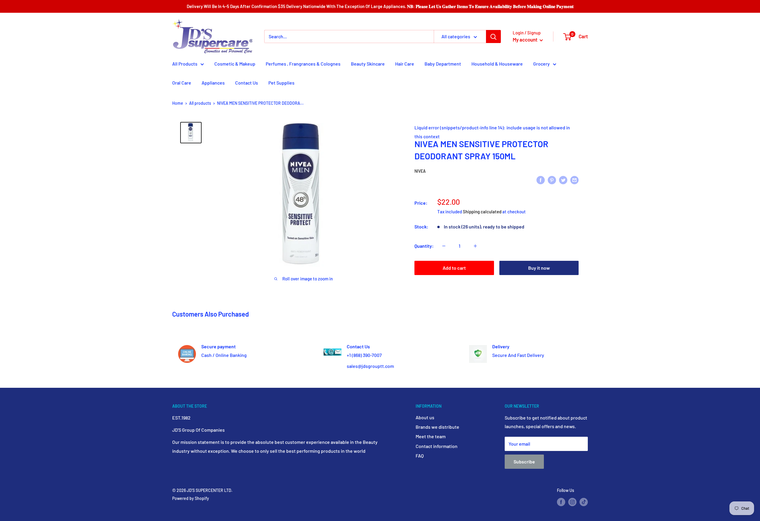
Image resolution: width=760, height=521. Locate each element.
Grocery (541, 63)
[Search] (493, 36)
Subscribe (524, 461)
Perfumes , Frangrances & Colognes (303, 63)
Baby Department (443, 63)
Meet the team (431, 436)
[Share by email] (574, 179)
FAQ (420, 455)
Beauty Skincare (368, 63)
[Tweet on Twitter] (563, 179)
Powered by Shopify (190, 498)
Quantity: (424, 246)
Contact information (436, 446)
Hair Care (404, 63)
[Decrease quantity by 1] (444, 246)
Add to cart (454, 268)
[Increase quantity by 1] (475, 246)
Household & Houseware (497, 63)
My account (525, 39)
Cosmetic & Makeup (234, 63)
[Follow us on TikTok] (584, 502)
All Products (184, 63)
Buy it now (539, 268)
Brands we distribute (437, 427)
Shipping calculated (482, 211)
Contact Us (246, 82)
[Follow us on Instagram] (572, 502)
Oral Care (181, 82)
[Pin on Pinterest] (552, 179)
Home (177, 103)
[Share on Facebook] (540, 179)
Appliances (213, 82)
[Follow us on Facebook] (561, 502)
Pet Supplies (281, 82)
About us (425, 417)
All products (200, 103)
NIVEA (420, 171)
